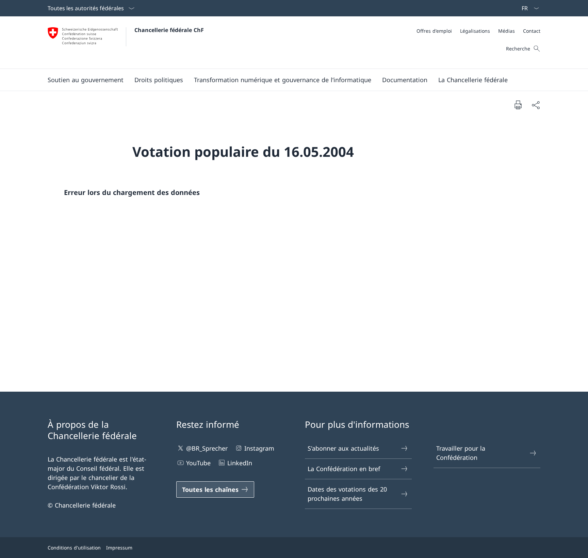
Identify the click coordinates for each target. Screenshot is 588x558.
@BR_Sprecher (207, 448)
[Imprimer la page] (518, 104)
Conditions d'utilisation (74, 547)
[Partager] (535, 104)
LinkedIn (239, 463)
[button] (85, 80)
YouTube (198, 463)
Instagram (259, 448)
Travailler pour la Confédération (460, 453)
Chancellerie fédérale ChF (169, 30)
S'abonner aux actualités (343, 448)
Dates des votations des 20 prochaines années (347, 493)
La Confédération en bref (344, 469)
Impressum (119, 547)
